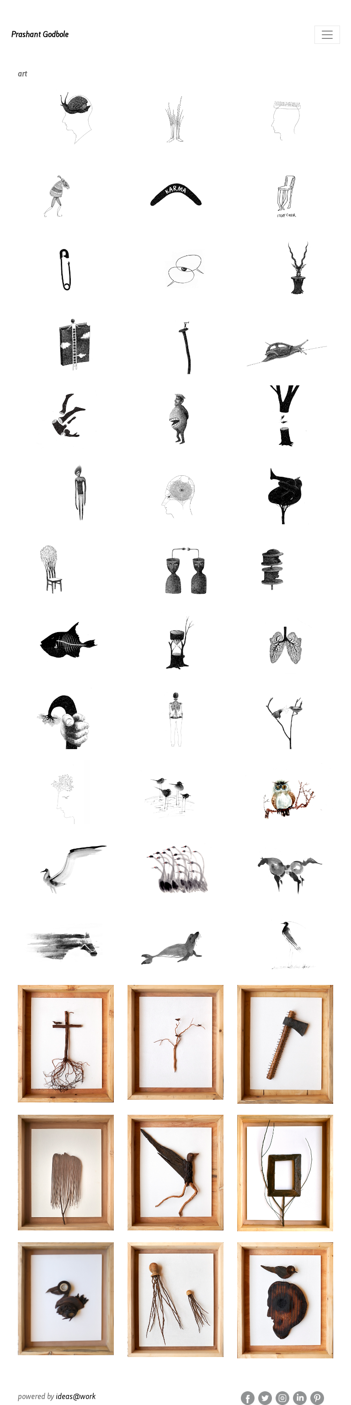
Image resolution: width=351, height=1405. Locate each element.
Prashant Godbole (40, 34)
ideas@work (76, 1396)
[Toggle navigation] (327, 35)
